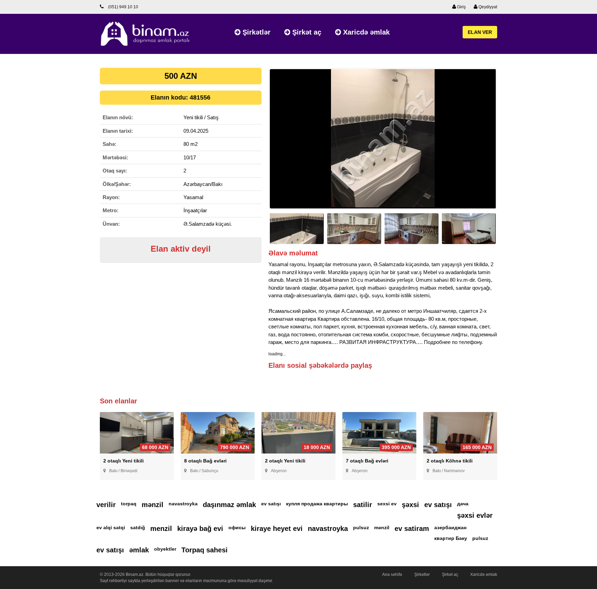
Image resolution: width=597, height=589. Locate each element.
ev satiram (412, 528)
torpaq (128, 503)
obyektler (165, 549)
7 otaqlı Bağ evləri (367, 461)
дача (462, 503)
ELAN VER (480, 32)
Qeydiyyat (487, 6)
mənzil (152, 504)
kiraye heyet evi (277, 528)
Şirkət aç (305, 32)
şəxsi (410, 504)
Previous (258, 142)
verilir (106, 504)
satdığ (137, 527)
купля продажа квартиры (317, 503)
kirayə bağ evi (200, 528)
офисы (237, 527)
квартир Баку (450, 538)
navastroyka (183, 503)
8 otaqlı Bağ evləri (205, 461)
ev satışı (271, 503)
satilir (362, 504)
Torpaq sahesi (204, 550)
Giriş (461, 6)
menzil (161, 528)
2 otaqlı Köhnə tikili (450, 461)
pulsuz (361, 527)
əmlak (139, 550)
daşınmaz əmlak (229, 504)
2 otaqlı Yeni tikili (123, 461)
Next (507, 142)
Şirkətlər (255, 32)
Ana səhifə (392, 574)
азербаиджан (450, 527)
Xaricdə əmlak (365, 32)
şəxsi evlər (475, 515)
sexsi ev (387, 503)
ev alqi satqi (110, 527)
